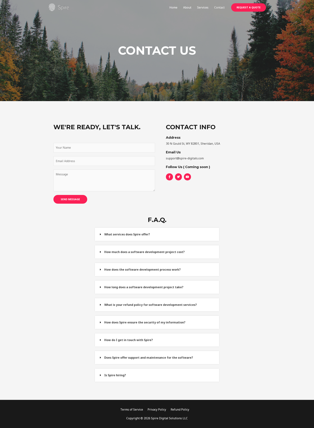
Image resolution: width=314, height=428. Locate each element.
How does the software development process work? (142, 270)
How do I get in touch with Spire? (128, 340)
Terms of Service (131, 409)
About (187, 7)
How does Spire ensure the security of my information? (144, 322)
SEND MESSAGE (70, 199)
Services (202, 7)
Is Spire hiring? (115, 375)
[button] (157, 234)
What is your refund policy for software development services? (150, 305)
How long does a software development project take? (143, 287)
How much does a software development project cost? (144, 252)
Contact (219, 7)
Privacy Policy (157, 409)
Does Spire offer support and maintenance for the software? (148, 358)
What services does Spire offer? (127, 234)
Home (173, 7)
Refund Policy (180, 409)
